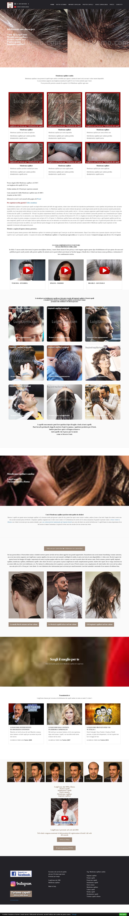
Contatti (119, 4)
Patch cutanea (61, 4)
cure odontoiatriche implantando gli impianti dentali (57, 522)
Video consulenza (101, 4)
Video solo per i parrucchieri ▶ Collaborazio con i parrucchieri (65, 548)
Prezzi (112, 4)
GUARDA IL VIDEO (15, 740)
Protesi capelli (88, 4)
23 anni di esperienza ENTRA (64, 848)
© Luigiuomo (14, 900)
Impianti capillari (74, 4)
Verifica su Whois (64, 839)
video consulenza (32, 203)
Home (52, 4)
